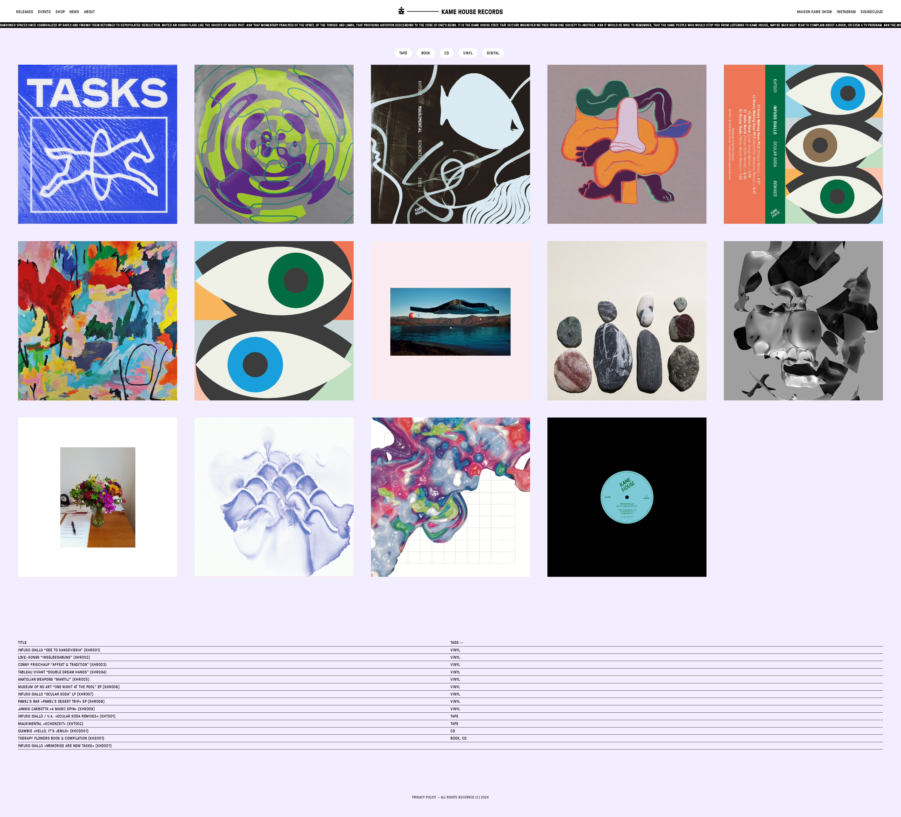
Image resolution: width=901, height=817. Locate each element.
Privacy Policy (424, 797)
